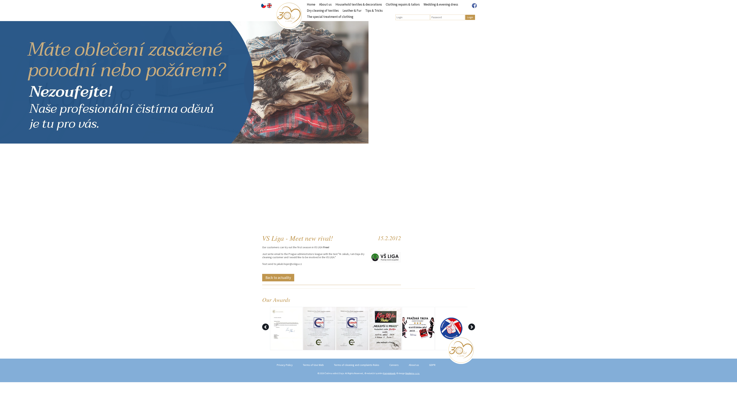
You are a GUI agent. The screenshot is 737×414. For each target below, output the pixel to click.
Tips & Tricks (374, 10)
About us (325, 4)
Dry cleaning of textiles (323, 10)
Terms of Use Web (313, 365)
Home (311, 4)
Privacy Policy (285, 365)
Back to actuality (278, 277)
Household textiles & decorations (358, 4)
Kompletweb (389, 373)
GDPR (432, 365)
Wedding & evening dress (441, 4)
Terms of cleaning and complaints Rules (356, 365)
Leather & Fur (352, 10)
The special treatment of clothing (330, 17)
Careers (394, 365)
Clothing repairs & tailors (403, 4)
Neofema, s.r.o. (412, 373)
